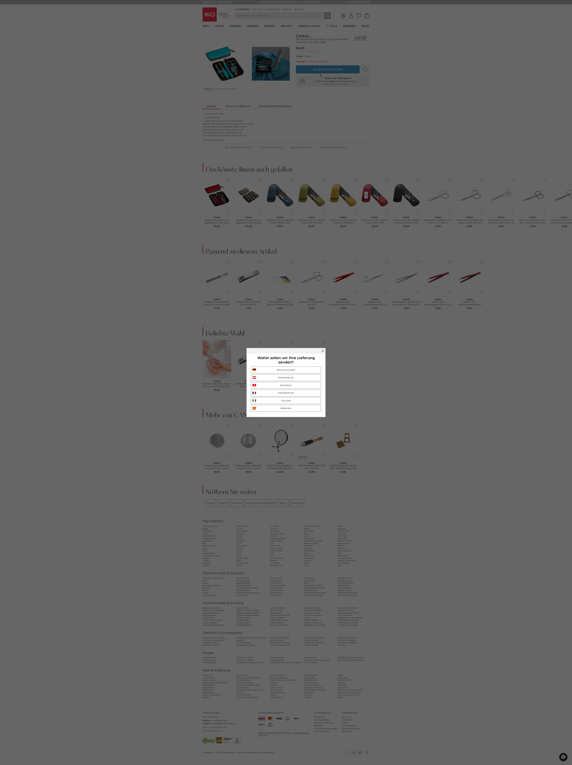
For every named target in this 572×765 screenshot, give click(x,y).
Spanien (286, 408)
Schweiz (286, 385)
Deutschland (286, 370)
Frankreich (286, 393)
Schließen (322, 351)
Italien (286, 400)
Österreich (286, 377)
